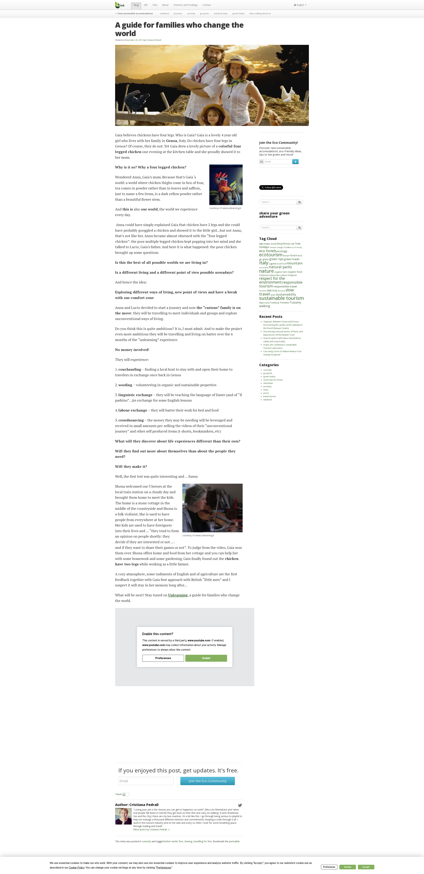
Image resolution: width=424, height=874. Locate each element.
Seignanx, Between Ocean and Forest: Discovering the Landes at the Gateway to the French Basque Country (283, 324)
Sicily (274, 290)
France (299, 255)
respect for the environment (272, 280)
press (266, 393)
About (165, 4)
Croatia (287, 247)
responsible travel (285, 286)
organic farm (281, 271)
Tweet (118, 794)
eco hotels (268, 250)
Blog (136, 5)
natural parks (280, 266)
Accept (366, 867)
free (181, 841)
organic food (295, 271)
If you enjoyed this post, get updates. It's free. (178, 770)
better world (170, 841)
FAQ (155, 4)
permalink (234, 841)
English (300, 4)
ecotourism (270, 255)
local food (281, 263)
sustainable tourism (281, 298)
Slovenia (281, 291)
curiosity (191, 13)
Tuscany (295, 302)
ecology (282, 251)
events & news (221, 13)
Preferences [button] (163, 867)
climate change (276, 247)
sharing (188, 841)
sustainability (286, 294)
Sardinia (262, 290)
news (265, 389)
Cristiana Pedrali (153, 40)
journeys (178, 13)
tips (261, 302)
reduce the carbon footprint (283, 275)
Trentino (284, 302)
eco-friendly (296, 247)
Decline (347, 867)
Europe (286, 255)
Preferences (329, 867)
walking (264, 306)
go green (204, 13)
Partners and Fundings (186, 4)
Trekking (274, 302)
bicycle (281, 243)
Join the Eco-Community (208, 781)
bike (288, 243)
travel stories (269, 396)
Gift (146, 4)
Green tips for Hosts (273, 379)
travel (267, 302)
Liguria (272, 263)
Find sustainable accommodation (135, 13)
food (292, 255)
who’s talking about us (260, 13)
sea (269, 290)
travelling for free (202, 841)
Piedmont (263, 275)
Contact (207, 4)
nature (266, 271)
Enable (206, 658)
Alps (261, 243)
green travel (291, 259)
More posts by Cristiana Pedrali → (151, 829)
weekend (164, 13)
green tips (276, 259)
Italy (263, 262)
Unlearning (178, 595)
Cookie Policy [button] (76, 867)
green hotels (239, 13)
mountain (295, 263)
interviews (268, 383)
